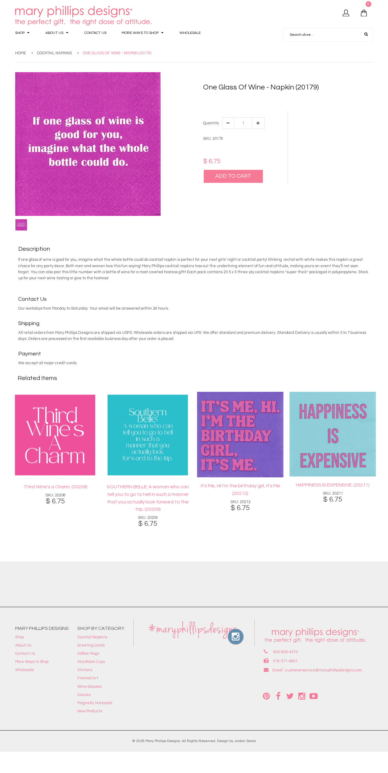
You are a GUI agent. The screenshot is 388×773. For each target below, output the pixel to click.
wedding (303, 104)
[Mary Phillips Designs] (84, 16)
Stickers (84, 670)
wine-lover (321, 104)
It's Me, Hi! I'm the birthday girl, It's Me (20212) (240, 489)
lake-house (267, 104)
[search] (366, 34)
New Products (89, 711)
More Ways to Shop (31, 662)
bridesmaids (286, 98)
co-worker (307, 98)
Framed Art (87, 678)
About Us (23, 645)
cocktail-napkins (332, 98)
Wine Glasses (89, 686)
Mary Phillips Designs (163, 741)
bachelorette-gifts (231, 98)
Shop (19, 637)
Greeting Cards (91, 645)
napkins (286, 104)
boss (269, 98)
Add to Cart (233, 176)
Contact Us (25, 653)
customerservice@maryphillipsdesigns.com (323, 670)
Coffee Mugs (88, 653)
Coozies (84, 695)
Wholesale (24, 670)
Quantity (210, 123)
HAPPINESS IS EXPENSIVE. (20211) (333, 484)
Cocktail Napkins (54, 53)
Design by (225, 741)
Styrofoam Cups (91, 662)
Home (20, 53)
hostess (248, 104)
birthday (256, 98)
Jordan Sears (245, 741)
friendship (358, 98)
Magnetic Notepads (94, 703)
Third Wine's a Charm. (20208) (55, 486)
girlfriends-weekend (221, 104)
